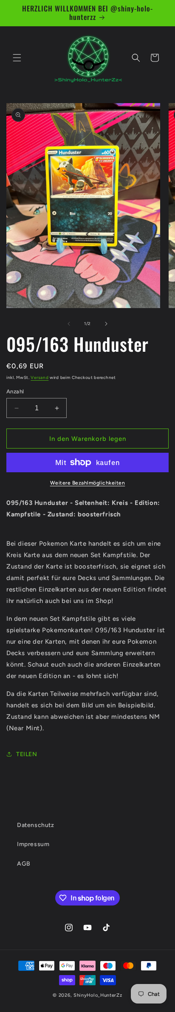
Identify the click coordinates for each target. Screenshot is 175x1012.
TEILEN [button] (26, 754)
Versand (39, 377)
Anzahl (15, 391)
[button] (17, 57)
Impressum (33, 844)
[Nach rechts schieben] (106, 323)
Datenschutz (35, 825)
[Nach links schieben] (68, 323)
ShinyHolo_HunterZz (97, 995)
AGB (24, 863)
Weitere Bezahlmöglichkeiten (87, 483)
